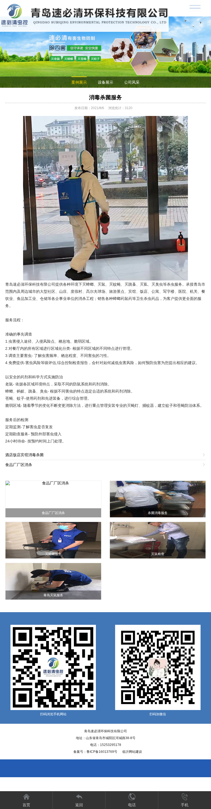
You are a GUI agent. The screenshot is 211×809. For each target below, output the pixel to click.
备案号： (95, 752)
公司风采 (132, 82)
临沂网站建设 (132, 752)
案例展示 (79, 82)
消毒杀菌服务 (105, 97)
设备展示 (105, 82)
